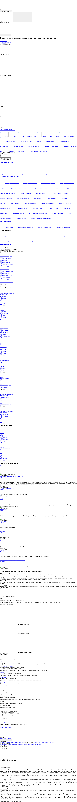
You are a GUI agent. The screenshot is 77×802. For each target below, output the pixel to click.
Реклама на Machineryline (5, 744)
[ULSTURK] (14, 733)
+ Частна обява (3, 666)
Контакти (9, 738)
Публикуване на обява (5, 158)
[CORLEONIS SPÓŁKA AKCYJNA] (32, 730)
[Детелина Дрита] (51, 730)
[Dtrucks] (4, 733)
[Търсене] (22, 17)
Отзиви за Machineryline (39, 742)
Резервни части (5, 244)
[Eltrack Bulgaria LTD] (23, 730)
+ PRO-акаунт (10, 666)
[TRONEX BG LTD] (14, 730)
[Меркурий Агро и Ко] (23, 736)
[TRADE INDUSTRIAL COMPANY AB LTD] (32, 733)
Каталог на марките (49, 742)
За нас (1, 738)
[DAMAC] (69, 733)
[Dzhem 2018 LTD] (32, 736)
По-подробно (3, 677)
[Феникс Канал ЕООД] (60, 730)
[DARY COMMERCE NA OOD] (4, 736)
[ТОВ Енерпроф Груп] (51, 733)
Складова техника (6, 162)
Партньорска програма (35, 744)
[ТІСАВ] (41, 733)
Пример (2, 672)
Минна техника (5, 221)
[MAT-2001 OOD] (23, 733)
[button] (38, 28)
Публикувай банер (26, 744)
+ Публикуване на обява (5, 661)
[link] (38, 153)
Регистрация (3, 722)
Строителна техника (7, 130)
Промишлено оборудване (9, 176)
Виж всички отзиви (4, 465)
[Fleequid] (14, 736)
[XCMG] (4, 730)
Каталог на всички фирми (5, 727)
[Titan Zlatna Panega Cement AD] (69, 730)
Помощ (4, 738)
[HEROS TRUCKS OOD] (60, 733)
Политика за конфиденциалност (16, 742)
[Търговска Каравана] (41, 730)
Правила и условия (4, 742)
